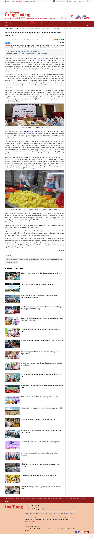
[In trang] (63, 43)
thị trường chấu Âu (23, 259)
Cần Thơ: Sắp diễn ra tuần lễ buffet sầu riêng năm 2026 (38, 475)
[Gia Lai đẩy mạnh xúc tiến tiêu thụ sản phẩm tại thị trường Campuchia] (12, 456)
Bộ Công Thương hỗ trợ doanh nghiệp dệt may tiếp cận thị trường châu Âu (29, 53)
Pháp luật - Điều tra (47, 22)
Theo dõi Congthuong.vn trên (30, 39)
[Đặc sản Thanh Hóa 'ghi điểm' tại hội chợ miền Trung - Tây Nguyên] (12, 344)
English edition (59, 1)
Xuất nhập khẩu (25, 28)
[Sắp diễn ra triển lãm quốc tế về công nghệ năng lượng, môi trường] (12, 467)
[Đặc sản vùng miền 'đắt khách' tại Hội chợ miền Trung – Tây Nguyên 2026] (12, 355)
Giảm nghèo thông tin (29, 18)
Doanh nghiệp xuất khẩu (11, 259)
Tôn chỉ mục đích (65, 513)
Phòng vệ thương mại (35, 28)
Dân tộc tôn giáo (39, 18)
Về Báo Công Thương (30, 513)
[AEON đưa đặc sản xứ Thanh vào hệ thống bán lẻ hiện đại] (12, 400)
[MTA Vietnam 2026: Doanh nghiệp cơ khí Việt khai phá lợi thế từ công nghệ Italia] (12, 434)
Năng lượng (62, 22)
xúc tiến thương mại (34, 259)
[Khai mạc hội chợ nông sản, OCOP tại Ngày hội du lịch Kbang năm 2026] (12, 389)
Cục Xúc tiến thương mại (11, 262)
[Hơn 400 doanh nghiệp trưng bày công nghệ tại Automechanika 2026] (12, 490)
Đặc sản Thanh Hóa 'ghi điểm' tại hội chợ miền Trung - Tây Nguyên (42, 340)
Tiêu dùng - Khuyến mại (79, 22)
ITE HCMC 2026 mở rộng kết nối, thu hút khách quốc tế (38, 284)
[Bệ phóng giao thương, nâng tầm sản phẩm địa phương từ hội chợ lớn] (12, 276)
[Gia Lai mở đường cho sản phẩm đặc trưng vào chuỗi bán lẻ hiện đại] (12, 377)
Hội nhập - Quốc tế (69, 22)
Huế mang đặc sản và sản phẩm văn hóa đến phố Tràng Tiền (40, 442)
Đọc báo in (19, 18)
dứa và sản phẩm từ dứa (56, 259)
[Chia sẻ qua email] (60, 43)
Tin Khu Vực (66, 18)
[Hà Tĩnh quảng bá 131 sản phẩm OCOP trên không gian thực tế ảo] (12, 411)
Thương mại (33, 22)
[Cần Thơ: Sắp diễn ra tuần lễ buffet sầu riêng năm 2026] (12, 479)
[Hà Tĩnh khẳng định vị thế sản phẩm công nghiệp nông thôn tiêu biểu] (12, 332)
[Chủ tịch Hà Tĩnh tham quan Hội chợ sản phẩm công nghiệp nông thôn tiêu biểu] (12, 366)
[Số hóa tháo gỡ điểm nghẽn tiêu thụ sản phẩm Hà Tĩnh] (12, 422)
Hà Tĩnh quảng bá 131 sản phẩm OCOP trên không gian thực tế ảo (42, 408)
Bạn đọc (7, 25)
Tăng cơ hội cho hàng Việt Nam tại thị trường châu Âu (23, 51)
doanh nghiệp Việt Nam (30, 131)
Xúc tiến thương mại (12, 28)
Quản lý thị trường (25, 22)
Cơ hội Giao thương (50, 18)
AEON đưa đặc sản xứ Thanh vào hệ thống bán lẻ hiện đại (39, 397)
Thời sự (9, 22)
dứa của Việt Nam (45, 259)
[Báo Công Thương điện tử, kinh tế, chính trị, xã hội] (17, 14)
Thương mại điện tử (77, 28)
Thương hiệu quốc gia (10, 18)
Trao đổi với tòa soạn (55, 513)
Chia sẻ (8, 42)
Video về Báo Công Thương (42, 513)
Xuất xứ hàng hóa (56, 28)
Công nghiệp (39, 22)
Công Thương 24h (16, 22)
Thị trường (55, 22)
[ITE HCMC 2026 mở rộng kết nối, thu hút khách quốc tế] (12, 287)
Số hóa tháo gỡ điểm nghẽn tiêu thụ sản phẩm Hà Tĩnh (38, 419)
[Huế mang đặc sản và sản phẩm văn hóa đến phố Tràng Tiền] (12, 445)
